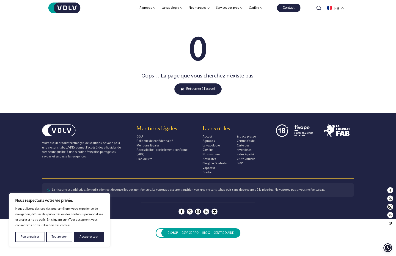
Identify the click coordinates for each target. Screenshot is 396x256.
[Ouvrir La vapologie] (181, 8)
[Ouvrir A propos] (154, 8)
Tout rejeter (59, 237)
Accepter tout (89, 237)
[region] (59, 220)
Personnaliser (30, 237)
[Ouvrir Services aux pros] (241, 8)
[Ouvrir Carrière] (261, 8)
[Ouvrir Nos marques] (208, 8)
